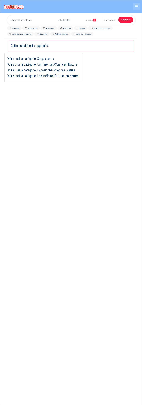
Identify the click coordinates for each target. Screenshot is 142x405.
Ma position (89, 20)
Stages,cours (45, 58)
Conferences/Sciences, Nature (57, 64)
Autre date (109, 20)
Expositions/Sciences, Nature (56, 70)
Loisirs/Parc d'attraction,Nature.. (58, 75)
